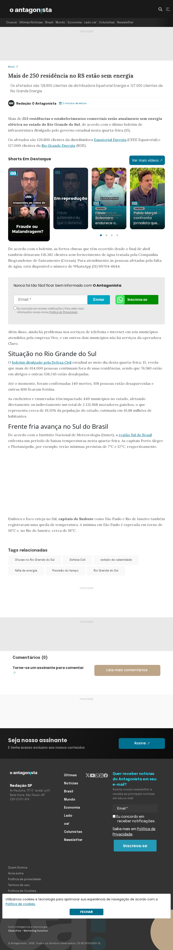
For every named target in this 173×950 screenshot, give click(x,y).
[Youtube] (92, 775)
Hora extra (15, 873)
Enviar (98, 299)
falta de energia (26, 571)
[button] (101, 235)
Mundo (60, 22)
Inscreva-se (137, 299)
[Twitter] (88, 775)
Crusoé (11, 22)
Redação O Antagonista (36, 103)
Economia (75, 22)
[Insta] (101, 775)
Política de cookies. (21, 904)
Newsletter (125, 22)
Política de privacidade (24, 879)
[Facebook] (106, 775)
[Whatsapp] (97, 775)
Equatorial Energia (110, 139)
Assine (140, 743)
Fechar (86, 912)
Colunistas (107, 22)
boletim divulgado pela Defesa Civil (41, 362)
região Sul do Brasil (135, 435)
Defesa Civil (77, 560)
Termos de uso (19, 885)
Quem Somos (17, 867)
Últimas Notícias (31, 22)
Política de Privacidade (63, 312)
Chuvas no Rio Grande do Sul (35, 560)
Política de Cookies (22, 891)
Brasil (49, 22)
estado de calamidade (116, 560)
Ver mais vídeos (145, 160)
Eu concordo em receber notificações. (135, 819)
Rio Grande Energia (58, 145)
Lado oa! (90, 22)
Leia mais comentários (127, 670)
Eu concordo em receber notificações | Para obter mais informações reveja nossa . (50, 310)
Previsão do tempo (65, 571)
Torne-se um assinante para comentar (48, 667)
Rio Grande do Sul (106, 571)
